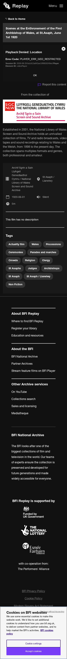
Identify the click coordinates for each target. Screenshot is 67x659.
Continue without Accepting (52, 611)
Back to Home (16, 19)
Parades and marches (43, 252)
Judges (32, 268)
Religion (30, 260)
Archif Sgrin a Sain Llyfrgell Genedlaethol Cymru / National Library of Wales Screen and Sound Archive (22, 179)
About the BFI (22, 349)
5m (13, 203)
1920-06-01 (18, 197)
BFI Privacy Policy (33, 591)
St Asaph (14, 276)
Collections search (23, 399)
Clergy (46, 260)
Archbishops (51, 268)
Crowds (13, 260)
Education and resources (27, 335)
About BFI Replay (25, 313)
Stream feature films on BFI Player (33, 370)
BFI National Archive (24, 356)
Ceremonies (16, 252)
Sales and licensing (23, 406)
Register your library (24, 328)
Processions (53, 244)
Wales (35, 244)
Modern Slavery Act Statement (33, 606)
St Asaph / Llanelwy (48, 178)
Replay (20, 6)
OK (35, 75)
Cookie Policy (33, 598)
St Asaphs (15, 268)
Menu (53, 6)
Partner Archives (22, 363)
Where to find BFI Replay (27, 321)
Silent (46, 197)
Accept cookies (33, 651)
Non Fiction (15, 284)
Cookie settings (33, 643)
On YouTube (19, 392)
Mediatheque (19, 413)
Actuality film (16, 244)
